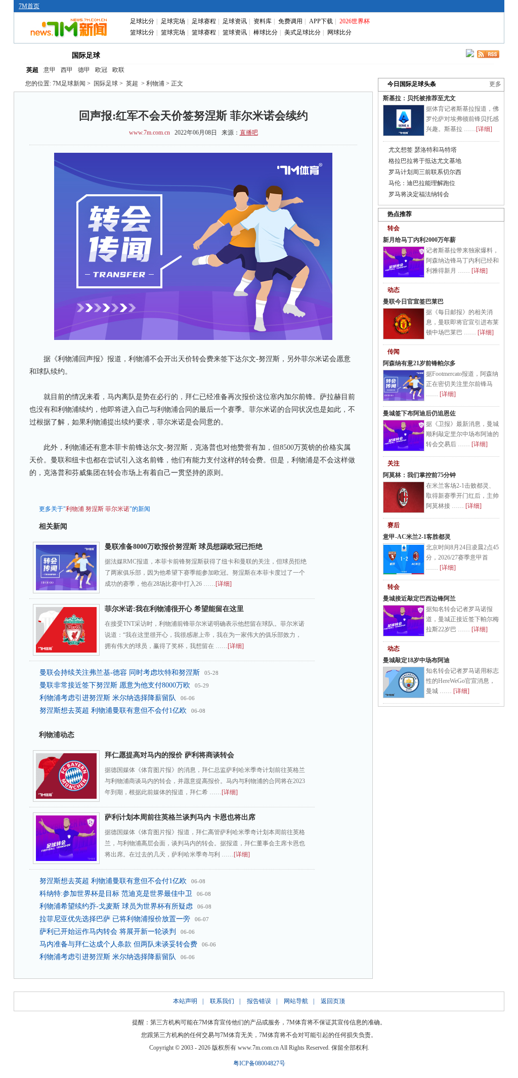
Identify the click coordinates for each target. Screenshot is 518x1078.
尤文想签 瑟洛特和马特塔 (422, 149)
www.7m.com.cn (149, 132)
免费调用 (290, 21)
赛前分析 (218, 54)
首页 (40, 54)
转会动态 (175, 54)
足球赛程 (204, 21)
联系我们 (222, 1001)
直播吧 (249, 132)
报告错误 (259, 1001)
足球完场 (173, 21)
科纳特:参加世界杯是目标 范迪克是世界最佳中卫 (115, 893)
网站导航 (296, 1001)
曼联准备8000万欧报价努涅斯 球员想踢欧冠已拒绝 (184, 546)
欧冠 (101, 69)
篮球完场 (173, 32)
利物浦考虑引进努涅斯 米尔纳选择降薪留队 (107, 698)
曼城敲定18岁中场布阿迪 (416, 660)
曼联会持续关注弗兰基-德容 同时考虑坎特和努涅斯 (119, 672)
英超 (32, 69)
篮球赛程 (204, 32)
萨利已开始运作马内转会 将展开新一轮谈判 (107, 931)
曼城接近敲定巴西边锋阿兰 (419, 598)
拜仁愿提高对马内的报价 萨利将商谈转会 (169, 755)
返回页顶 (333, 1001)
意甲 (50, 69)
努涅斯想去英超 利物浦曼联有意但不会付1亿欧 (113, 710)
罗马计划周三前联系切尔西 (424, 172)
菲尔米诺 (117, 508)
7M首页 (29, 6)
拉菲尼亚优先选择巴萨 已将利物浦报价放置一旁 (114, 919)
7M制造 (262, 54)
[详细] (223, 583)
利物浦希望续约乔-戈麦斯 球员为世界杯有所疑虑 (116, 906)
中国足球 (131, 54)
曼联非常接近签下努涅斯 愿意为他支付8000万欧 (114, 685)
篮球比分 (142, 32)
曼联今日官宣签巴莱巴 (413, 301)
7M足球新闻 (69, 83)
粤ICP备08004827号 (259, 1063)
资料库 (262, 21)
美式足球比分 (302, 32)
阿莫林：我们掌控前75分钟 (419, 475)
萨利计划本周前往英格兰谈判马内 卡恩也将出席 (180, 817)
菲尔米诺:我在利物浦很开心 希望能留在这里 (174, 609)
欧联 (118, 69)
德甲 (84, 69)
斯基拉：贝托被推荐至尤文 (419, 98)
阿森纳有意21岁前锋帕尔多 (419, 363)
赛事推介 (305, 54)
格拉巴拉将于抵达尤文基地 (424, 160)
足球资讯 (235, 21)
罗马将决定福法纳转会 (418, 194)
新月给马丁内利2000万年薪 (419, 239)
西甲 (67, 69)
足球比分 (142, 21)
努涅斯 (94, 508)
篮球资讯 (235, 32)
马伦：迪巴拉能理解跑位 (421, 183)
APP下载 (321, 21)
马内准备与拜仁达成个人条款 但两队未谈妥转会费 (118, 944)
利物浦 (75, 508)
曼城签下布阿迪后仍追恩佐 (419, 413)
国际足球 (86, 55)
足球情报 (349, 54)
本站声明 (185, 1001)
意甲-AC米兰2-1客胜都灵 (417, 536)
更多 (495, 84)
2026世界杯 (354, 21)
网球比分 (339, 32)
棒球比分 (265, 32)
